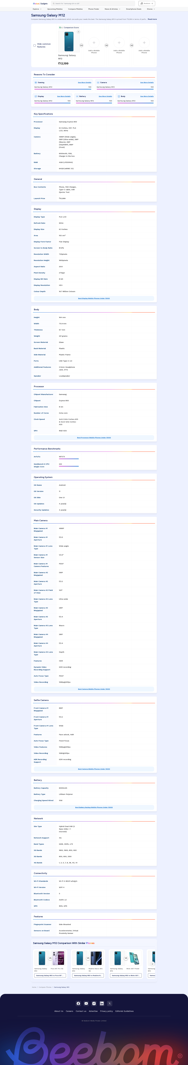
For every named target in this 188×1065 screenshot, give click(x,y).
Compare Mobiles (75, 9)
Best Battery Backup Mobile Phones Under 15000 (94, 807)
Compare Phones (45, 987)
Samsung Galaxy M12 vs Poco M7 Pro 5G (51, 975)
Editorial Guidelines (124, 1011)
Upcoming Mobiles (55, 9)
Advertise (93, 1011)
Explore (36, 9)
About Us (58, 1011)
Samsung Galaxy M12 (67, 57)
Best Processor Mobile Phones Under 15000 (94, 437)
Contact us (81, 1011)
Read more (152, 19)
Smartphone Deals (133, 9)
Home (34, 987)
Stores (150, 9)
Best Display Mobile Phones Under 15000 (94, 298)
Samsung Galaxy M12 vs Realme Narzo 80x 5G (89, 975)
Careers (69, 1011)
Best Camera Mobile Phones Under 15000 (94, 689)
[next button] (152, 964)
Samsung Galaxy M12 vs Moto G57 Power (127, 975)
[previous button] (35, 964)
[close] (78, 31)
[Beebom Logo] (40, 3)
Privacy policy (106, 1011)
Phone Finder (93, 9)
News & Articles (111, 9)
